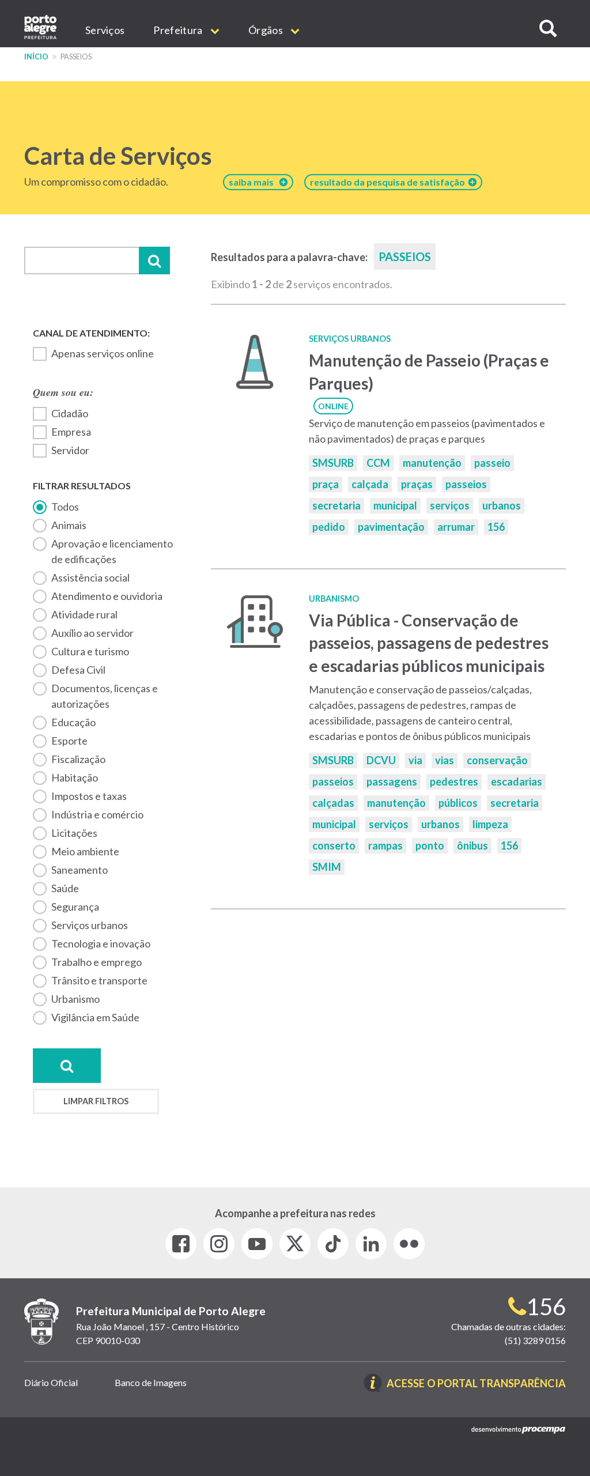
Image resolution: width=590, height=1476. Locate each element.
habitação (74, 777)
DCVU (381, 760)
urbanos (501, 505)
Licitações (74, 832)
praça (325, 484)
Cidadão (69, 413)
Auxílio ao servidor (92, 632)
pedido (328, 526)
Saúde (65, 888)
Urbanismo (75, 998)
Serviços (104, 30)
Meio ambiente (85, 851)
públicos (458, 802)
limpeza (490, 824)
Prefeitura (178, 30)
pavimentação (391, 526)
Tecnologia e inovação (100, 943)
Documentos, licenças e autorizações (104, 696)
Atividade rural (84, 614)
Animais (68, 525)
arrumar (456, 526)
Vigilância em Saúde (95, 1017)
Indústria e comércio (97, 814)
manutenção (432, 462)
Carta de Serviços (118, 155)
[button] (548, 28)
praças (417, 484)
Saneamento (79, 869)
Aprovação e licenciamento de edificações (112, 551)
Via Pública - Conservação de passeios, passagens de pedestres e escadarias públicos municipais (429, 642)
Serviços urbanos (89, 925)
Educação (73, 722)
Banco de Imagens (151, 1382)
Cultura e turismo (90, 651)
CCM (378, 462)
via (415, 760)
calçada (369, 484)
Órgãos (266, 30)
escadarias (516, 781)
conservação (497, 760)
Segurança (75, 906)
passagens (391, 781)
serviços (450, 505)
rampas (385, 845)
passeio (492, 462)
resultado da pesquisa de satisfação (389, 181)
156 (496, 526)
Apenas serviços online (102, 353)
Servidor (70, 450)
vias (444, 760)
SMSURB (333, 462)
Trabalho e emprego (96, 962)
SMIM (326, 866)
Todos (65, 506)
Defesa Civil (78, 669)
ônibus (472, 845)
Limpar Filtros (95, 1101)
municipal (395, 505)
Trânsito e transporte (99, 980)
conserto (333, 845)
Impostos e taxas (89, 796)
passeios (466, 484)
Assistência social (90, 577)
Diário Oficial (51, 1382)
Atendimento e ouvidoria (106, 596)
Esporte (69, 740)
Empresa (71, 431)
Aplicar (154, 260)
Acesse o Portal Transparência (476, 1384)
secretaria (336, 505)
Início (36, 56)
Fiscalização (78, 759)
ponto (429, 845)
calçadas (333, 802)
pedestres (454, 781)
